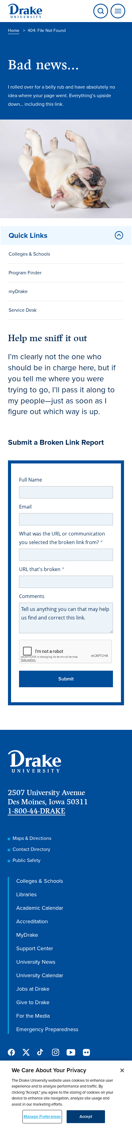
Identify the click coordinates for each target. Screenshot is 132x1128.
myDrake (18, 291)
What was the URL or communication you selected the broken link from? (62, 538)
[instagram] (55, 1052)
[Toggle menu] (116, 11)
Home (13, 30)
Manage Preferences (42, 1116)
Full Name (30, 479)
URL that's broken (40, 569)
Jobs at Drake (32, 989)
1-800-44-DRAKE (36, 810)
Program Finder (25, 272)
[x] (26, 1052)
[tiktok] (41, 1052)
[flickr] (86, 1052)
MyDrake (27, 935)
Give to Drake (32, 1002)
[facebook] (11, 1052)
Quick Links (28, 235)
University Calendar (39, 975)
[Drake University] (25, 11)
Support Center (34, 948)
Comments (32, 596)
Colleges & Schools (29, 253)
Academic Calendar (39, 908)
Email (25, 506)
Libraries (26, 894)
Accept (86, 1116)
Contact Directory (31, 849)
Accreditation (32, 921)
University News (35, 962)
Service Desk (23, 310)
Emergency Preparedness (47, 1029)
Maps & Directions (32, 838)
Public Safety (27, 860)
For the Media (33, 1016)
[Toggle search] (100, 11)
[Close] (122, 1070)
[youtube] (71, 1053)
